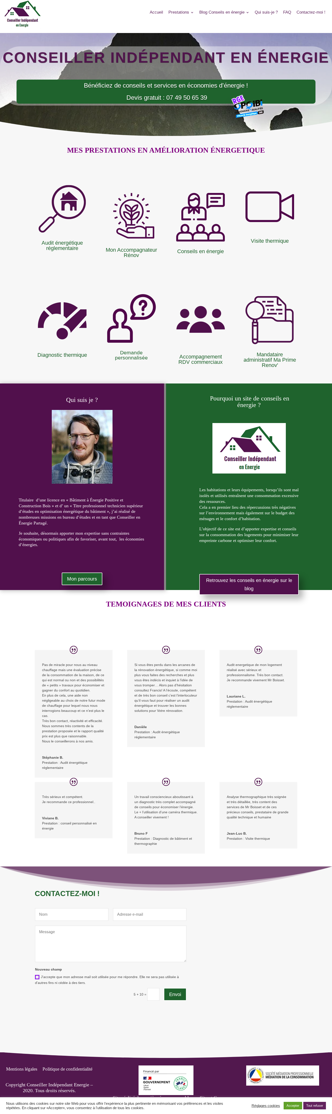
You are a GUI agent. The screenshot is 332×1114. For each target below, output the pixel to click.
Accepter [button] (293, 1105)
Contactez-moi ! (311, 13)
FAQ (287, 13)
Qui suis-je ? (266, 13)
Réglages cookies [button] (266, 1106)
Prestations (178, 13)
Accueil (156, 13)
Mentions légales (21, 1069)
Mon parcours (82, 579)
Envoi (175, 994)
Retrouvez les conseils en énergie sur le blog (249, 584)
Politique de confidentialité (67, 1069)
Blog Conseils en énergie (222, 13)
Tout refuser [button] (314, 1105)
